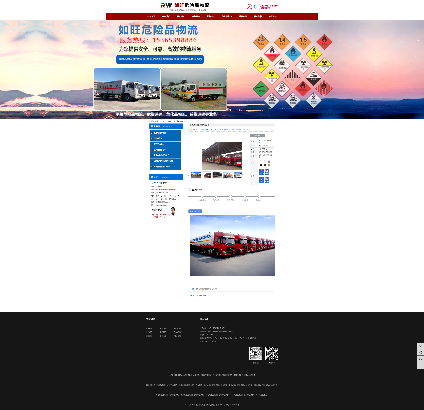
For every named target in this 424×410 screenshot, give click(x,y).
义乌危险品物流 (236, 395)
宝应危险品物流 (246, 385)
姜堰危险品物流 (234, 385)
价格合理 (245, 200)
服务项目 (181, 16)
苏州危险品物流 (159, 385)
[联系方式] (420, 359)
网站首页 (151, 16)
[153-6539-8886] (420, 346)
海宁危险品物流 (261, 395)
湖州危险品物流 (199, 395)
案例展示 (196, 16)
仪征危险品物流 (271, 385)
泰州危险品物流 (171, 385)
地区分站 (273, 16)
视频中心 (211, 16)
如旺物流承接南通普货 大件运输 (206, 289)
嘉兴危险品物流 (186, 395)
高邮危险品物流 (259, 385)
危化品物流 (226, 129)
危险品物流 (227, 16)
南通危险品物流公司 (207, 129)
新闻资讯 (243, 16)
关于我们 (166, 16)
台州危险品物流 (224, 395)
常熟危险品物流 (221, 385)
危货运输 (218, 129)
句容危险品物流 (174, 395)
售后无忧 (259, 200)
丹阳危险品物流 (161, 395)
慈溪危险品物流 (248, 395)
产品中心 (169, 121)
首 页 (162, 121)
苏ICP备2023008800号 (231, 405)
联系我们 (258, 16)
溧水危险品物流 (209, 385)
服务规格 (257, 135)
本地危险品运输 (236, 129)
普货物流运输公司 (180, 121)
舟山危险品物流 (211, 395)
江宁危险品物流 (196, 385)
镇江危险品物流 (184, 385)
